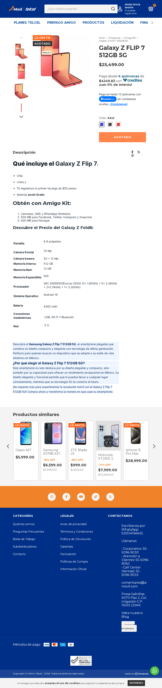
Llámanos (129, 541)
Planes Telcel (27, 22)
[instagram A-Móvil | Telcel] (52, 497)
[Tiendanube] (136, 674)
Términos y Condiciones (76, 531)
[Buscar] (113, 8)
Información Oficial (73, 569)
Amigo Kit (130, 37)
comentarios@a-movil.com (134, 584)
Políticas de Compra (74, 561)
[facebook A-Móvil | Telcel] (66, 497)
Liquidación (122, 22)
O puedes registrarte (131, 12)
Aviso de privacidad (73, 524)
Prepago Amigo (61, 22)
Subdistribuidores (25, 546)
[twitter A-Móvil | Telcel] (110, 497)
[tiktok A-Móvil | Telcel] (96, 497)
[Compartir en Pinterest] (132, 156)
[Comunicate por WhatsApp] (154, 670)
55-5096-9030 (135, 550)
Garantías (66, 546)
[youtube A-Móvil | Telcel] (81, 497)
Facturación (68, 554)
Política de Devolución (75, 539)
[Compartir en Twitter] (138, 152)
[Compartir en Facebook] (132, 152)
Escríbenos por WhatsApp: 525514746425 (133, 529)
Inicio (102, 37)
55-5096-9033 (131, 573)
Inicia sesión (132, 6)
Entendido (136, 683)
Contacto (19, 554)
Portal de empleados (128, 626)
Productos (93, 22)
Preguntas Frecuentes (28, 531)
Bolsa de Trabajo (24, 539)
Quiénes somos (23, 524)
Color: (106, 118)
